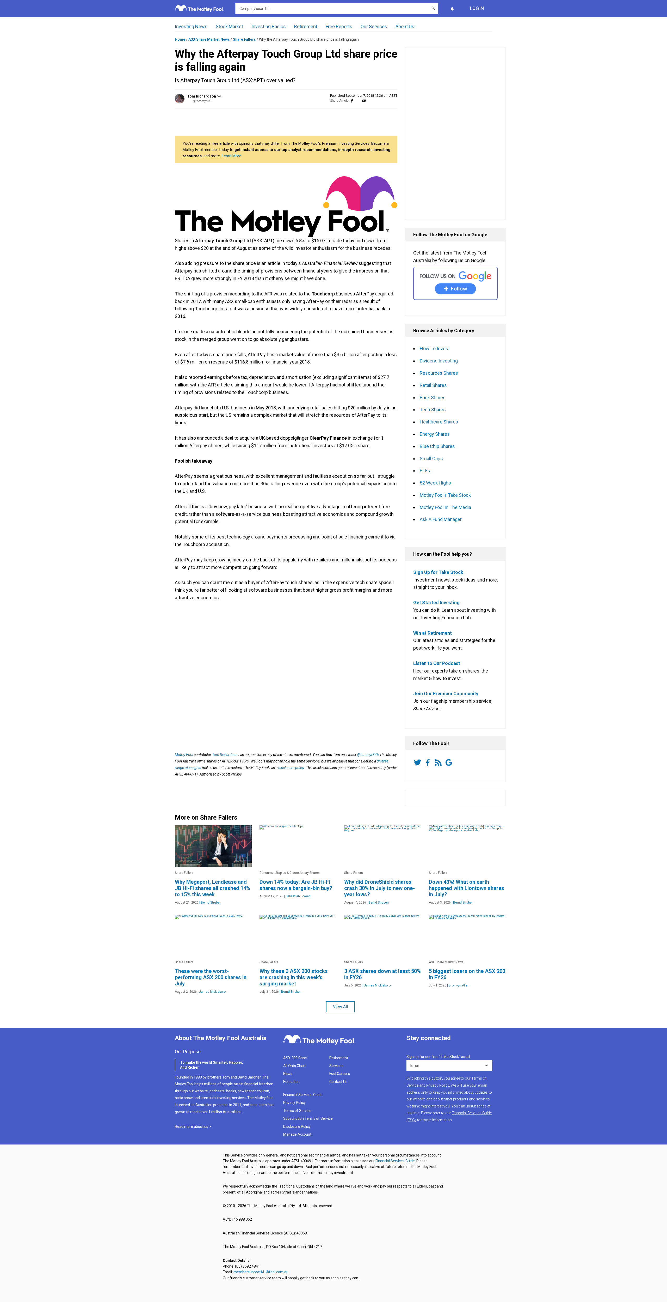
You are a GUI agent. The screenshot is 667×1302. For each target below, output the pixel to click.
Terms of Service (297, 1111)
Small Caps (431, 458)
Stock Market (229, 26)
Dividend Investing (439, 361)
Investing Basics (268, 26)
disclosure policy (291, 768)
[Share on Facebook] (352, 100)
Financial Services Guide (303, 1095)
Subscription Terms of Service (308, 1118)
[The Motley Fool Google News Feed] (449, 762)
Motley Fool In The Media (445, 507)
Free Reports (339, 26)
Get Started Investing (436, 602)
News (287, 1073)
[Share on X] (358, 100)
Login (477, 8)
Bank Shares (433, 397)
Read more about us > (193, 1126)
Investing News (191, 26)
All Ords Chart (294, 1066)
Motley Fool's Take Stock (445, 495)
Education (291, 1082)
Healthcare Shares (439, 422)
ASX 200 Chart (295, 1058)
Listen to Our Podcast (436, 663)
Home (180, 39)
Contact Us (338, 1082)
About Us (405, 26)
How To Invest (435, 348)
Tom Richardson (201, 96)
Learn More (231, 156)
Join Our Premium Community (445, 693)
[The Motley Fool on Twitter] (418, 762)
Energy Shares (435, 434)
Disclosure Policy (297, 1126)
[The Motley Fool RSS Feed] (439, 762)
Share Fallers (244, 39)
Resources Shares (439, 373)
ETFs (425, 470)
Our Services (374, 26)
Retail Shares (433, 385)
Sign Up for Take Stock (438, 572)
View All (340, 1006)
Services (336, 1066)
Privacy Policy (294, 1102)
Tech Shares (433, 409)
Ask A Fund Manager (441, 519)
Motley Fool (184, 755)
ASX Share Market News (209, 39)
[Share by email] (364, 100)
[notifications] (452, 8)
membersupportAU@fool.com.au (260, 1272)
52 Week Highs (435, 483)
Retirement (305, 26)
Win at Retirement (432, 633)
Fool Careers (339, 1073)
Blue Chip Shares (437, 446)
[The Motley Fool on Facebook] (429, 762)
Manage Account (297, 1134)
